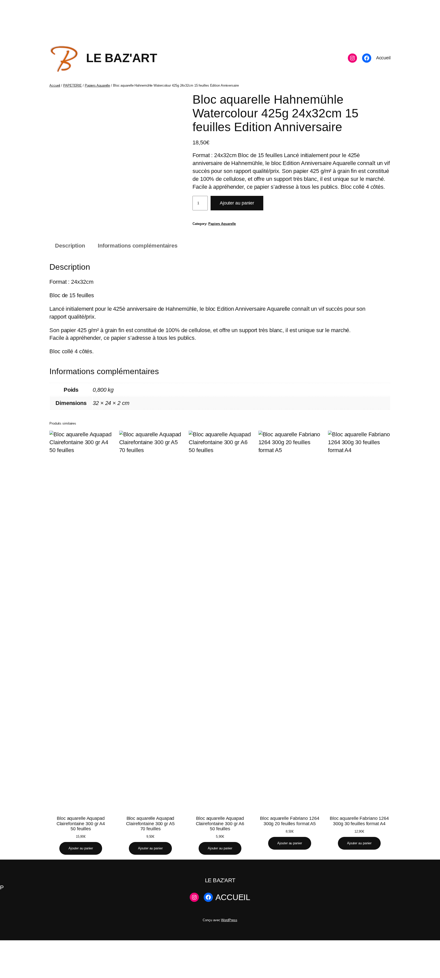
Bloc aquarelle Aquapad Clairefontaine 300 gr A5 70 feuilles (150, 823)
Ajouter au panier (237, 203)
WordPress (229, 920)
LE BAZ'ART (121, 58)
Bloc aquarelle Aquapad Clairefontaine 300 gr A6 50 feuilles (220, 823)
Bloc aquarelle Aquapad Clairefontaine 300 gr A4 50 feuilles (81, 823)
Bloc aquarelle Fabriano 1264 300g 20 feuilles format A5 (289, 821)
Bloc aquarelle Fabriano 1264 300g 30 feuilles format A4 (359, 821)
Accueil (54, 85)
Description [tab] (70, 245)
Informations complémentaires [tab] (137, 245)
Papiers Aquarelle (97, 85)
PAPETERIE (72, 85)
